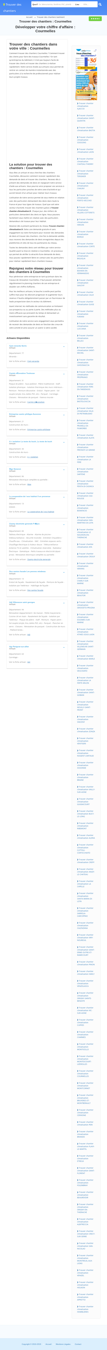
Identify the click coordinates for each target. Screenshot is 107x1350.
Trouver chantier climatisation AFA (85, 545)
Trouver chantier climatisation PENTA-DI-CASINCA (85, 484)
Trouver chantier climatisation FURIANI (85, 314)
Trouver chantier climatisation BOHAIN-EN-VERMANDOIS (85, 269)
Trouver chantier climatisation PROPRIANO (85, 374)
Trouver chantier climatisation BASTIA (86, 128)
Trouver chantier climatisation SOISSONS (85, 140)
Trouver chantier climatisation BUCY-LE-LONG (85, 814)
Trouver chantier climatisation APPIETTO (85, 1297)
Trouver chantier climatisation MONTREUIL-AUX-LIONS (85, 1259)
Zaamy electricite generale (38, 559)
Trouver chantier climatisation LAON (85, 150)
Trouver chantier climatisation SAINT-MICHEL (86, 350)
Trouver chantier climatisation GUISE (85, 303)
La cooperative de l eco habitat (40, 511)
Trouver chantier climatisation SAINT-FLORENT (86, 1170)
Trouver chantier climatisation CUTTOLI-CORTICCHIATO (85, 848)
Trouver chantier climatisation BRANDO (85, 1134)
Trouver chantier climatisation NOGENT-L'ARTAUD (85, 753)
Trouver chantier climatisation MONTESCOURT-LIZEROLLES (85, 1060)
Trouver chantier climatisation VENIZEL (85, 1273)
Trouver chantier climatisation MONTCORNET (85, 1086)
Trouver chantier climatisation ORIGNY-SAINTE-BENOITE (85, 997)
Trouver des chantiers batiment (51, 17)
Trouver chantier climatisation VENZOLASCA (85, 983)
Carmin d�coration (35, 402)
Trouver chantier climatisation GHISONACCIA (85, 362)
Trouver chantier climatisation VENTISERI (85, 741)
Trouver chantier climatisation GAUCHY (85, 283)
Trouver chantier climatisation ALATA (85, 436)
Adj (28, 634)
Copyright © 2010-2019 (31, 1344)
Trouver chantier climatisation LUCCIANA (85, 326)
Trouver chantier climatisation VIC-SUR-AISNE (85, 1010)
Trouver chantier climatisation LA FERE (85, 459)
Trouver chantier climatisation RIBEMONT (85, 826)
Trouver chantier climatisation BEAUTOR (85, 593)
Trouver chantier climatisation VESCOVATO (85, 668)
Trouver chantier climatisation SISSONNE (85, 765)
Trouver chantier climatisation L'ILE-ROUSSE (85, 496)
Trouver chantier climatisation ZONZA (86, 730)
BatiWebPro (82, 1336)
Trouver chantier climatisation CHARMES (85, 1034)
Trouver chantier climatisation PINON (86, 963)
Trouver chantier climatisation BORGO (85, 234)
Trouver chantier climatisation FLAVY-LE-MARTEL (86, 1146)
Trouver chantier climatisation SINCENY (85, 719)
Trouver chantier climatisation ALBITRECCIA (85, 1222)
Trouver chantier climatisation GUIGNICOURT (85, 801)
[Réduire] (92, 1312)
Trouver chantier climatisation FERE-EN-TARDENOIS (85, 387)
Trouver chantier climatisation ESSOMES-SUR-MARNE (85, 618)
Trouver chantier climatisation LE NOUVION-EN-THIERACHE (85, 533)
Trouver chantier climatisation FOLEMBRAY (85, 1183)
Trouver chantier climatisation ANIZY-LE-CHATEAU (86, 872)
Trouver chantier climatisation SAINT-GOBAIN (86, 692)
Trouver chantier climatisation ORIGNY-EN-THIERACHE (85, 1208)
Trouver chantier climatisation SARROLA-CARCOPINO (85, 912)
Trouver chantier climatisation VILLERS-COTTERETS (85, 210)
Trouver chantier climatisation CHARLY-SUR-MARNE (85, 579)
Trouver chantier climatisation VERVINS (85, 566)
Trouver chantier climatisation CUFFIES (85, 1022)
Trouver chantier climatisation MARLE (86, 657)
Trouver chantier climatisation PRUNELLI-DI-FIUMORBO (85, 424)
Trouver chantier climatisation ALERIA (86, 836)
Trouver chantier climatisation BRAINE (85, 777)
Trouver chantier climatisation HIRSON (85, 222)
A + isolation (32, 457)
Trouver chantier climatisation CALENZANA (85, 925)
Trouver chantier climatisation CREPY (85, 861)
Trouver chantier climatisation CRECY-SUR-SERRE (86, 1234)
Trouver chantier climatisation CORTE (86, 245)
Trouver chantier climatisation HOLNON (85, 1285)
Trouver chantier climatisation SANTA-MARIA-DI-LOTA (85, 897)
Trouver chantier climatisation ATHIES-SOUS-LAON (85, 632)
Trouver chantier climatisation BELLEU (85, 338)
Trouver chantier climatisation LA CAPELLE (85, 884)
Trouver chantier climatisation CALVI (85, 293)
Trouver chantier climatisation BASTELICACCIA (85, 399)
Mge (29, 484)
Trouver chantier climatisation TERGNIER (85, 173)
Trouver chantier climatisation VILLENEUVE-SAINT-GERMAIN (85, 645)
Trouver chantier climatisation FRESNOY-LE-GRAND (86, 447)
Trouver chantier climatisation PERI (85, 1123)
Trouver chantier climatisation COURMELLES (85, 1073)
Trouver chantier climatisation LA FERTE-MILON (85, 680)
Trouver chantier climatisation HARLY (85, 972)
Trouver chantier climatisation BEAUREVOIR (85, 1195)
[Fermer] (96, 1312)
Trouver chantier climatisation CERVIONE (85, 1112)
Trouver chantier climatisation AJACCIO (85, 106)
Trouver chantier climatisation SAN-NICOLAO (85, 1246)
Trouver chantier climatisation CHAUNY (85, 186)
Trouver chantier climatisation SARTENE (85, 471)
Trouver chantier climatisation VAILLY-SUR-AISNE (86, 789)
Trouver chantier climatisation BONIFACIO (85, 508)
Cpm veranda (33, 361)
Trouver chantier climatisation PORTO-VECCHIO (85, 198)
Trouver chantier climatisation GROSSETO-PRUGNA (86, 605)
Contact (78, 1344)
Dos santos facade (35, 590)
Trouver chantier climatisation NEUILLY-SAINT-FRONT (85, 706)
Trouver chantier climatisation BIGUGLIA (85, 256)
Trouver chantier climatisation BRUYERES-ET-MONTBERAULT (85, 1099)
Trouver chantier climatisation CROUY (86, 555)
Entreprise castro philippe (38, 429)
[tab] (37, 346)
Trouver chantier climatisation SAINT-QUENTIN (86, 118)
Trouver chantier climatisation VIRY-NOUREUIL (85, 937)
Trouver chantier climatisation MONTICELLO (85, 1047)
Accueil (29, 17)
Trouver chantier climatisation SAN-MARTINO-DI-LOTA (85, 520)
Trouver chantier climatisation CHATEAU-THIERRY (85, 161)
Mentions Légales (63, 1344)
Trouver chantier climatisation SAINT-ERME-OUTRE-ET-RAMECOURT (86, 951)
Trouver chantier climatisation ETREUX (85, 1158)
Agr (28, 662)
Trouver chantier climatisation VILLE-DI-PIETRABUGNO (85, 411)
